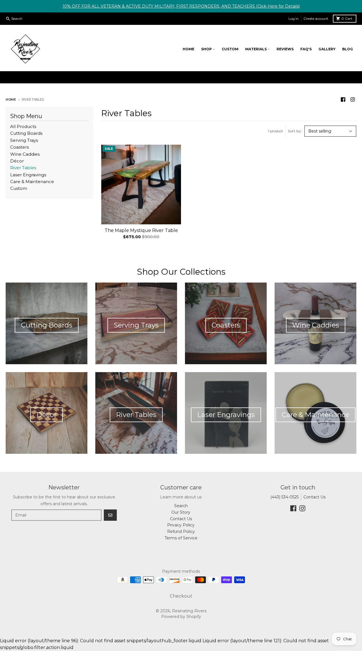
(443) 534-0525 (284, 497)
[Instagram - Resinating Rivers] (352, 99)
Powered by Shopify (181, 616)
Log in (293, 18)
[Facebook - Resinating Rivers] (343, 99)
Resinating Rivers (189, 610)
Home (11, 99)
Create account (315, 18)
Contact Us (314, 497)
